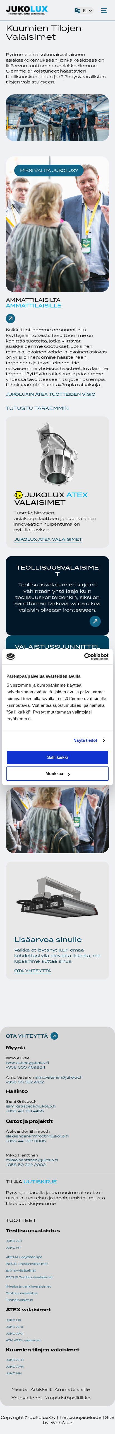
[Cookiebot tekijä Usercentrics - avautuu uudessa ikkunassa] (84, 656)
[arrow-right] (10, 318)
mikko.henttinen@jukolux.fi (32, 1160)
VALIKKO (104, 10)
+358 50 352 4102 (25, 1082)
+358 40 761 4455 (25, 1111)
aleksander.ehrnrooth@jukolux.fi (37, 1136)
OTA (12, 1036)
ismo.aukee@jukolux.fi (27, 1062)
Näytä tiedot (85, 740)
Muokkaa (54, 773)
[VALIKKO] (104, 10)
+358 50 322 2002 (26, 1164)
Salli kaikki (57, 757)
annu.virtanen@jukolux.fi (58, 1077)
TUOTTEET (21, 1220)
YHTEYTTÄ (33, 1036)
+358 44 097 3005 (26, 1141)
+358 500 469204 (25, 1067)
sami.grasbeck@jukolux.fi (31, 1106)
